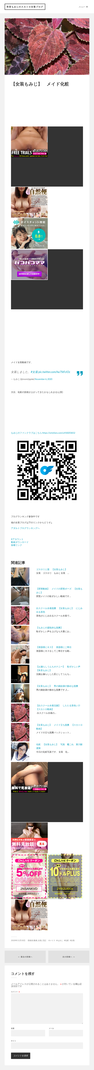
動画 (35, 940)
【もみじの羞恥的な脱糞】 (49, 627)
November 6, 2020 (43, 379)
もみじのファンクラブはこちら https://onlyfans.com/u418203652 (43, 432)
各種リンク (16, 545)
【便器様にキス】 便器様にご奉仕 (53, 647)
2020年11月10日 (18, 940)
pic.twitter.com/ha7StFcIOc (54, 372)
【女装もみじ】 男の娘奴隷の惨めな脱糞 (57, 686)
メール (51, 1028)
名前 (12, 1028)
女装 (40, 940)
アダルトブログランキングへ (25, 528)
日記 (44, 940)
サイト (13, 1041)
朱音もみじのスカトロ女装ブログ (25, 6)
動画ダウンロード (20, 542)
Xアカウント (17, 539)
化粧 (67, 940)
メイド (52, 940)
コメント (15, 991)
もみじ (60, 940)
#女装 (34, 372)
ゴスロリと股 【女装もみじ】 (51, 569)
